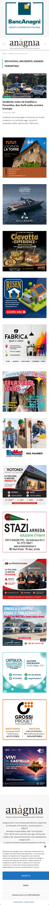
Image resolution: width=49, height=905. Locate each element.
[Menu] (4, 44)
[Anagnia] (25, 44)
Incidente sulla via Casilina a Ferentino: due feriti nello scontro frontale (23, 105)
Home (5, 53)
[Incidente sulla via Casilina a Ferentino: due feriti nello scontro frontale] (24, 85)
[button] (45, 846)
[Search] (45, 44)
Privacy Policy (29, 902)
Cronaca (7, 97)
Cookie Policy (18, 902)
